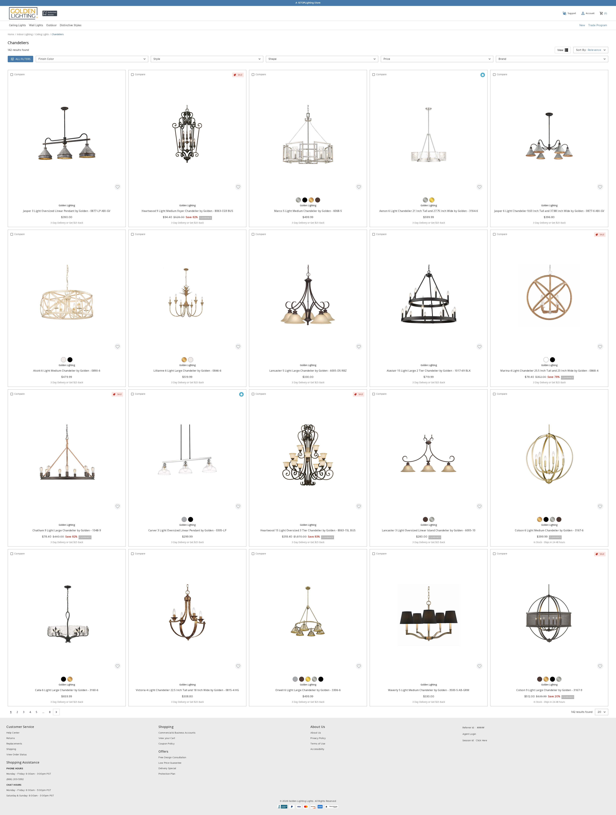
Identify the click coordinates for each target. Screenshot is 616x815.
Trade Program (597, 25)
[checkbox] (11, 74)
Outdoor (51, 25)
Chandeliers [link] (58, 34)
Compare (19, 74)
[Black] (304, 200)
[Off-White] (63, 359)
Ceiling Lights (17, 25)
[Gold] (311, 200)
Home (11, 34)
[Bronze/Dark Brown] (317, 200)
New (582, 25)
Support (572, 13)
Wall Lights (36, 25)
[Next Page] (56, 712)
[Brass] (431, 200)
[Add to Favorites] (117, 187)
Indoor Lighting (25, 34)
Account (590, 13)
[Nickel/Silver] (298, 200)
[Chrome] (184, 519)
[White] (546, 359)
